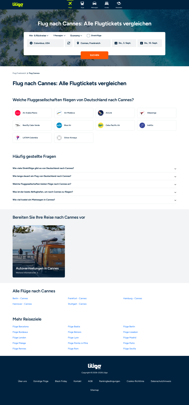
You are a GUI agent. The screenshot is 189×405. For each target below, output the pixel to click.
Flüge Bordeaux (20, 332)
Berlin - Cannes (20, 298)
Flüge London (19, 337)
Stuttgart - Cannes (77, 304)
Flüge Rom (73, 348)
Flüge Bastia (74, 326)
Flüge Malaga (19, 343)
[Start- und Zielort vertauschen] (69, 43)
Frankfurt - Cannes (77, 298)
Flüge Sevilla (129, 348)
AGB (90, 381)
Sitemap (94, 390)
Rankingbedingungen (109, 381)
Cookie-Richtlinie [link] (135, 381)
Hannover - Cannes (22, 304)
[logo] (18, 4)
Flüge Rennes (19, 348)
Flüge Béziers (74, 332)
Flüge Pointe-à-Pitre (78, 343)
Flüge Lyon (73, 337)
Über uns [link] (22, 381)
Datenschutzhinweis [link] (161, 381)
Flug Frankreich (19, 73)
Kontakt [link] (77, 381)
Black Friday (61, 381)
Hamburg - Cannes (132, 298)
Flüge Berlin (129, 326)
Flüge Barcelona (21, 326)
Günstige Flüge (40, 381)
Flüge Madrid (129, 337)
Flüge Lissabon (130, 332)
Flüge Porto (129, 343)
